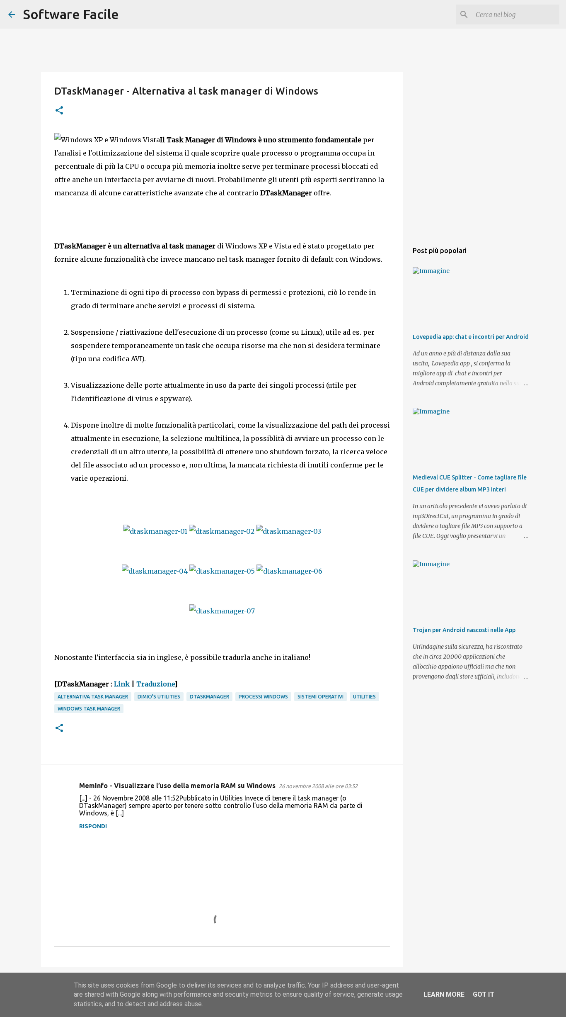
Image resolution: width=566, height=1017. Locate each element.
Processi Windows (263, 696)
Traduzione (155, 684)
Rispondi (93, 826)
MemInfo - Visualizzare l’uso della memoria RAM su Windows (177, 785)
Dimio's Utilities (159, 696)
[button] (59, 111)
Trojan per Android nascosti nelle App (464, 630)
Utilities (364, 696)
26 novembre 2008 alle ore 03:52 (318, 786)
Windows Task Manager (89, 708)
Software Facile (71, 14)
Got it (483, 994)
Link (122, 684)
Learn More (443, 994)
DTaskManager (209, 696)
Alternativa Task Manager (93, 696)
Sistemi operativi (320, 696)
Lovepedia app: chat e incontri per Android (471, 336)
